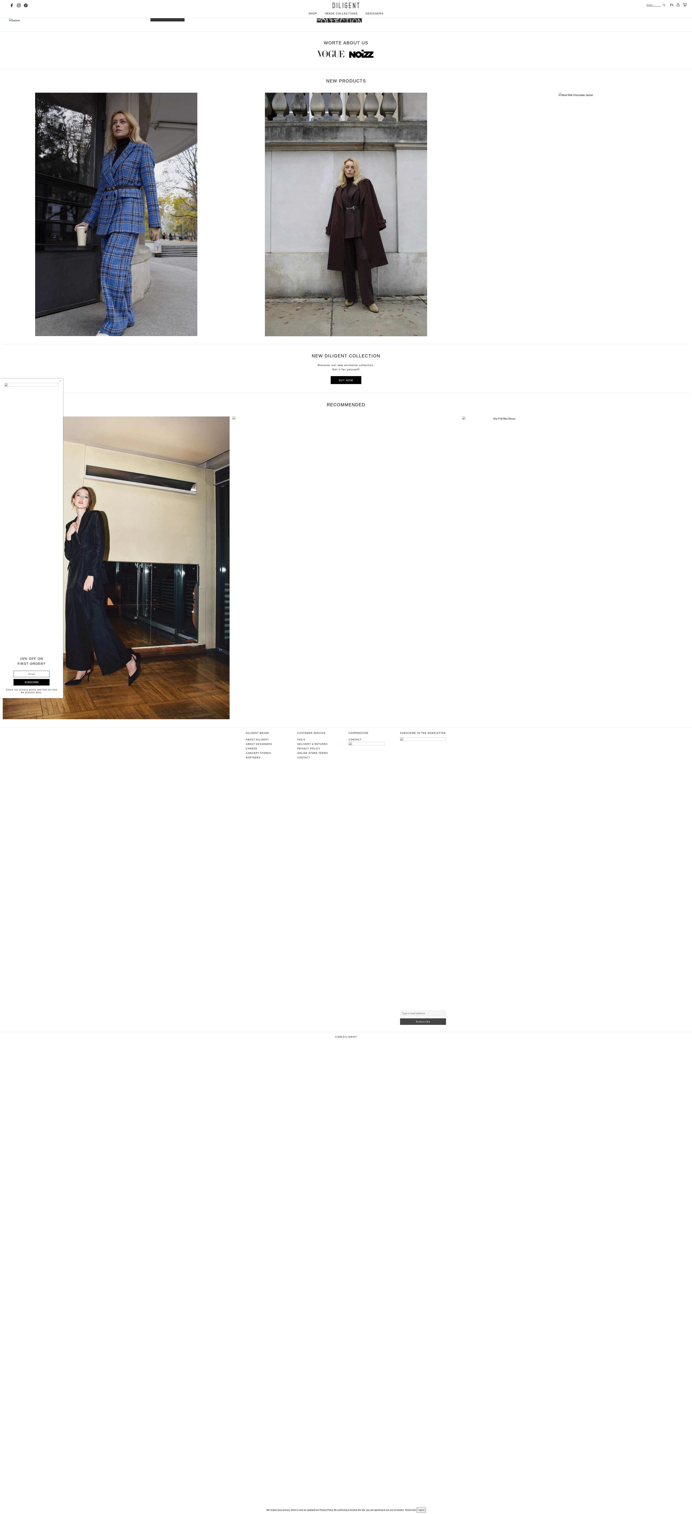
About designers (259, 744)
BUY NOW (346, 380)
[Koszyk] (685, 5)
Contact (303, 757)
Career (251, 748)
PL (672, 5)
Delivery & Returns (312, 744)
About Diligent (257, 739)
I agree (421, 1510)
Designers (374, 13)
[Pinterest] (26, 5)
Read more (411, 1510)
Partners (253, 757)
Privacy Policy (308, 748)
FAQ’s (301, 739)
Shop (313, 13)
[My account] (678, 5)
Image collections (341, 13)
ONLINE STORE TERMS (312, 753)
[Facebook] (12, 5)
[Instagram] (19, 5)
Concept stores (258, 753)
